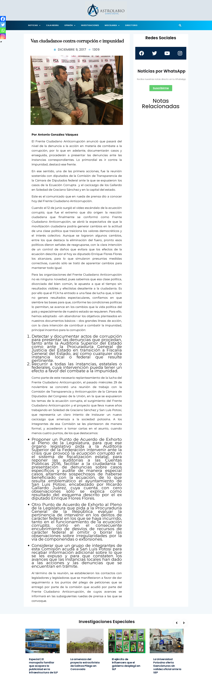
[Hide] (1, 42)
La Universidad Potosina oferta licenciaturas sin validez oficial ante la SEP (167, 665)
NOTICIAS (33, 25)
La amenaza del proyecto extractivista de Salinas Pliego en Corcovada (85, 664)
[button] (180, 25)
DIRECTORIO (131, 25)
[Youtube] (167, 53)
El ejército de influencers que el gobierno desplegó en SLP (126, 664)
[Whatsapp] (3, 30)
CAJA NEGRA (52, 25)
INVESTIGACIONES (90, 25)
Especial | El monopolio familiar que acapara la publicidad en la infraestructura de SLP (43, 665)
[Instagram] (3, 36)
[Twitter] (3, 25)
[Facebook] (3, 19)
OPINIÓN (68, 25)
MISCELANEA (111, 25)
